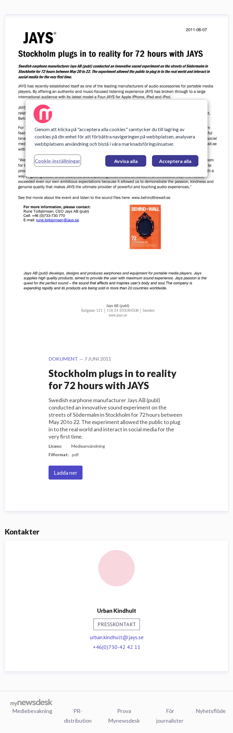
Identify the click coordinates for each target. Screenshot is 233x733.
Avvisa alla (126, 161)
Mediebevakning (32, 711)
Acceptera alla (175, 161)
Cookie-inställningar (57, 161)
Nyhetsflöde (211, 711)
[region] (116, 138)
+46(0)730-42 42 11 (116, 646)
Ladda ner (65, 472)
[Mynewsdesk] (31, 702)
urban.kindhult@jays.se (117, 637)
